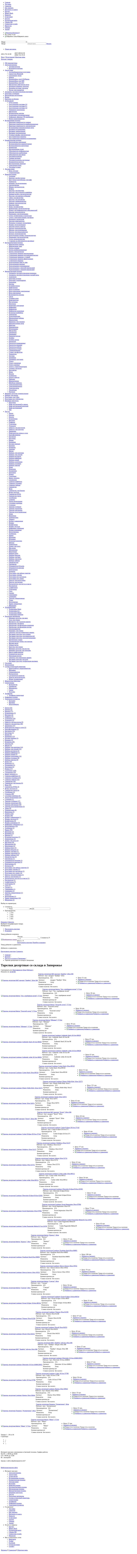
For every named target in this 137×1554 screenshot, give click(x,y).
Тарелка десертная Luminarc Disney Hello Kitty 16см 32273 (63, 1081)
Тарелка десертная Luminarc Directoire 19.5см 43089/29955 (62, 1358)
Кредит (7, 11)
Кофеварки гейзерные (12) (14, 824)
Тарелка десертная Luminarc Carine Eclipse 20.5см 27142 (60, 1127)
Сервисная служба (11, 24)
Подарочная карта (11, 20)
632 (12, 914)
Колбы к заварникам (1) (13, 817)
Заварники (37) (10, 726)
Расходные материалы (16, 1496)
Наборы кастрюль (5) (12, 751)
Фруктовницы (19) (11, 826)
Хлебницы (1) (9, 828)
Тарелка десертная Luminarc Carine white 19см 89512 (57, 1174)
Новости (8, 15)
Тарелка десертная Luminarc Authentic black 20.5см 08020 (61, 1035)
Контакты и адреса (11, 9)
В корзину (8, 931)
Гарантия (8, 6)
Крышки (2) (9, 740)
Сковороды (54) (10, 781)
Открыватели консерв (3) (13, 862)
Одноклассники (14, 1545)
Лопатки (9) (9, 744)
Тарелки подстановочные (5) (15, 806)
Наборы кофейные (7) (12, 752)
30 (11, 972)
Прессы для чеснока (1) (13, 876)
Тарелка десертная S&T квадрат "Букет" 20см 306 (54, 1112)
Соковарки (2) (9, 891)
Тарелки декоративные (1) (14, 893)
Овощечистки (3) (11, 857)
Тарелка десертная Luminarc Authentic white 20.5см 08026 (61, 1051)
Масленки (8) (9, 842)
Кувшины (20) (10, 742)
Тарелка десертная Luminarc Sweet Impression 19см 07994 (61, 1204)
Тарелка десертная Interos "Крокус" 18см (45, 1235)
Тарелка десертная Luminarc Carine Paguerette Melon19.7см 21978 (69, 1220)
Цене (24, 970)
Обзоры (7, 27)
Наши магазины (10, 49)
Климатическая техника (17, 1480)
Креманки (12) (10, 736)
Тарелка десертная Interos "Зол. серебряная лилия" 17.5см (62, 989)
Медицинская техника (16, 1489)
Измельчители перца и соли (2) (15, 727)
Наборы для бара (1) (12, 851)
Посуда (11, 1494)
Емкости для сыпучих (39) (14, 724)
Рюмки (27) (9, 769)
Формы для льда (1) (11, 819)
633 (12, 916)
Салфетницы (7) (10, 882)
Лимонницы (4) (10, 839)
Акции (7, 29)
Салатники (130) (10, 770)
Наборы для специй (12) (13, 749)
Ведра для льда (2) (11, 788)
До (31, 908)
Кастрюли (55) (10, 731)
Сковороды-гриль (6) (12, 790)
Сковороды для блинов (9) (14, 783)
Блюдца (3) (8, 709)
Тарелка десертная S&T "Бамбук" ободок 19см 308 (55, 1343)
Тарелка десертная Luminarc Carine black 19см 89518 (57, 1066)
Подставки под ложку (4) (13, 873)
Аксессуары (13, 1474)
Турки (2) (8, 894)
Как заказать (9, 8)
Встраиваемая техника (16, 1478)
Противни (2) (9, 767)
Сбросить (10, 922)
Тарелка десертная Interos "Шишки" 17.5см (47, 1020)
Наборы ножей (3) (11, 754)
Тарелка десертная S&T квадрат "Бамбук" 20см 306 (55, 974)
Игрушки (12, 1483)
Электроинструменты (16, 1505)
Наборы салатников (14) (13, 756)
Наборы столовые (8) (12, 758)
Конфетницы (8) (10, 821)
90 (15, 972)
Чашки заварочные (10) (13, 898)
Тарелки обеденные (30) (13, 805)
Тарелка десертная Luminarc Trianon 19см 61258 (52, 1312)
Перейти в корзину (39, 942)
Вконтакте (12, 1539)
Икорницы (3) (9, 812)
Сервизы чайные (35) (12, 779)
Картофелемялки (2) (12, 729)
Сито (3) (8, 885)
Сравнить (19, 951)
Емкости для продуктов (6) (14, 722)
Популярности (17, 970)
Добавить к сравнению (103, 983)
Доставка (8, 4)
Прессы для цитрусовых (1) (14, 875)
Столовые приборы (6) (12, 796)
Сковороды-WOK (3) (12, 787)
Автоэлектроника (15, 1473)
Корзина (15, 33)
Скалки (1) (8, 887)
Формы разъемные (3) (12, 823)
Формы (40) (9, 815)
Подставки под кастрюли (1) (14, 871)
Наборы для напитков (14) (14, 747)
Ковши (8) (8, 735)
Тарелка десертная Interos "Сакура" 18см (45, 1281)
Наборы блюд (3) (10, 848)
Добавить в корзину (84, 979)
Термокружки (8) (10, 810)
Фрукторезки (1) (10, 896)
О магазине (9, 17)
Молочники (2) (10, 846)
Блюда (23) (8, 708)
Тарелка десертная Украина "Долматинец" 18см (52, 1404)
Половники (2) (10, 765)
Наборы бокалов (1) (11, 850)
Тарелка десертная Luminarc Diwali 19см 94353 (51, 1327)
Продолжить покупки (12, 929)
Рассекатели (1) (10, 880)
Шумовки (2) (9, 833)
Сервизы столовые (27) (13, 778)
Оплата (7, 18)
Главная (7, 2)
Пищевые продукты (16, 1492)
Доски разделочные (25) (13, 797)
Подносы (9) (9, 866)
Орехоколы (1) (10, 858)
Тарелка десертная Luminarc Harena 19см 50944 (51, 1389)
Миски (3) (8, 745)
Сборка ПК (9, 22)
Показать (4, 922)
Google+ (11, 1546)
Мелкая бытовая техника (17, 1491)
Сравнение (12, 1550)
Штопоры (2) (9, 832)
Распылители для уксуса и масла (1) (17, 878)
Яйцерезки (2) (9, 900)
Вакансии (8, 26)
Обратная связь (20, 57)
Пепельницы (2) (10, 864)
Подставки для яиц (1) (12, 869)
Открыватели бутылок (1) (13, 860)
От (10, 908)
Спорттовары (13, 1500)
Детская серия (13, 1482)
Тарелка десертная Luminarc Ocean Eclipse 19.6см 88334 (60, 1297)
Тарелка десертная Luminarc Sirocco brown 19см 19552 (58, 1266)
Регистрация (10, 57)
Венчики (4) (9, 715)
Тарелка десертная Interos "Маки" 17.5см (45, 1419)
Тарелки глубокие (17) (12, 801)
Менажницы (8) (10, 844)
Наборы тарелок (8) (11, 760)
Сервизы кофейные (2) (12, 776)
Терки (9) (8, 808)
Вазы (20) (8, 785)
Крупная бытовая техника (18, 1487)
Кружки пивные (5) (11, 738)
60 (13, 972)
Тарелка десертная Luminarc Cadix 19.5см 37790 (52, 1373)
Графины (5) (9, 717)
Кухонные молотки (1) (12, 837)
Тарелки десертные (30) (13, 803)
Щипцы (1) (8, 835)
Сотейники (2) (10, 792)
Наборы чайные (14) (12, 855)
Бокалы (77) (9, 711)
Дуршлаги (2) (9, 720)
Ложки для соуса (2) (11, 841)
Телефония (12, 1501)
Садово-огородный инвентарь (19, 1498)
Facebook (12, 1543)
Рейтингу (30, 970)
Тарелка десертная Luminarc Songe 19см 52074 (50, 1097)
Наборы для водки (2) (12, 853)
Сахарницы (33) (10, 772)
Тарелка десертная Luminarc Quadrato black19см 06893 (58, 1250)
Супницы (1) (9, 799)
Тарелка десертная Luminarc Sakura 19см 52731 (51, 1158)
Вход (3, 57)
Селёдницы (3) (10, 884)
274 (12, 912)
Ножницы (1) (9, 763)
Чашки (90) (8, 830)
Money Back (9, 13)
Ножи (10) (8, 761)
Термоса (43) (9, 814)
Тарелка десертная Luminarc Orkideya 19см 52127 (53, 1143)
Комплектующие (14, 1485)
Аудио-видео (13, 1476)
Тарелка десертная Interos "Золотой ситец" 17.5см (54, 1004)
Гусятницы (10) (10, 718)
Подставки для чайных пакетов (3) (17, 867)
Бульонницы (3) (10, 713)
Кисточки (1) (9, 733)
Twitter (11, 1541)
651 (12, 918)
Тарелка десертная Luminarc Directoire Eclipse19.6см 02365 (63, 1189)
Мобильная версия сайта (9, 1467)
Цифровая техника (15, 1503)
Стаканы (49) (9, 794)
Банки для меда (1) (11, 774)
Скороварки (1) (10, 889)
